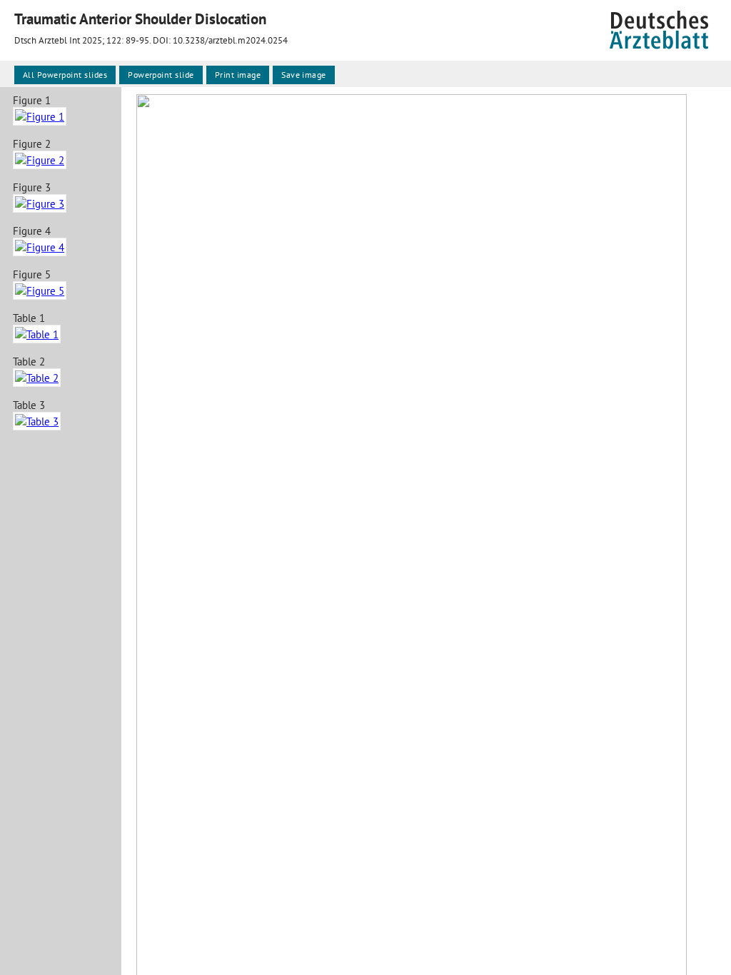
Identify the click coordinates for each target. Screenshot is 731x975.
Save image (303, 74)
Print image (238, 74)
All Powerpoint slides (65, 74)
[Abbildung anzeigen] (39, 116)
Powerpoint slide (161, 74)
